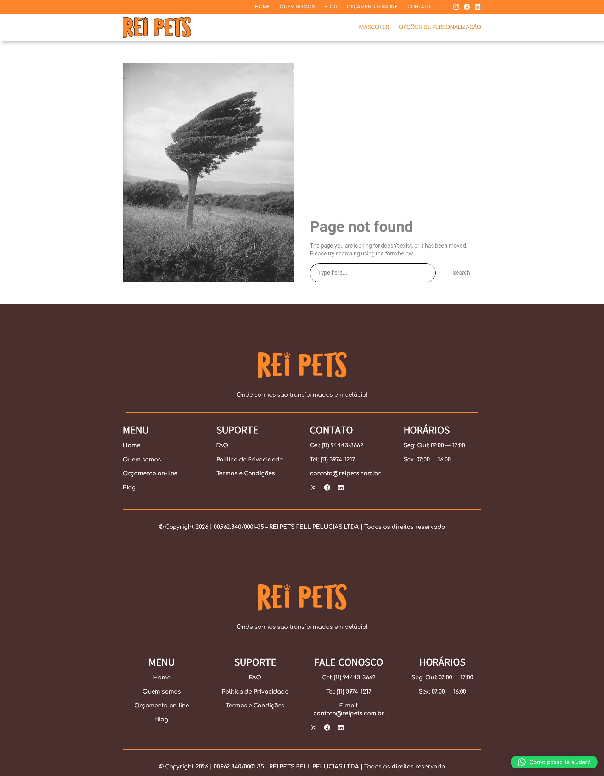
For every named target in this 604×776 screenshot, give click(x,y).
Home (131, 445)
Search (461, 272)
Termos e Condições (245, 473)
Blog (129, 487)
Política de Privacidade (249, 459)
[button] (554, 762)
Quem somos (142, 459)
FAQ (222, 445)
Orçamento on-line (150, 473)
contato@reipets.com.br (345, 473)
